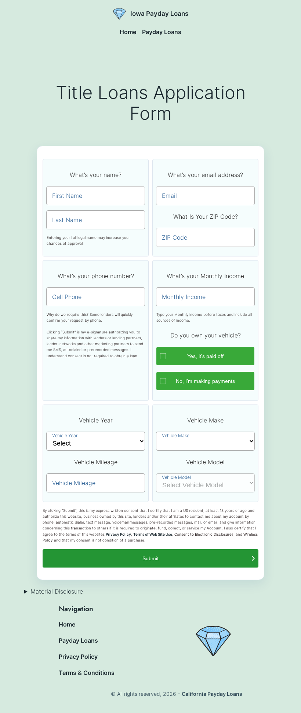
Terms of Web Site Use (152, 534)
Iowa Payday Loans (159, 13)
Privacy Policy (118, 534)
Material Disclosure (56, 591)
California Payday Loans (212, 694)
